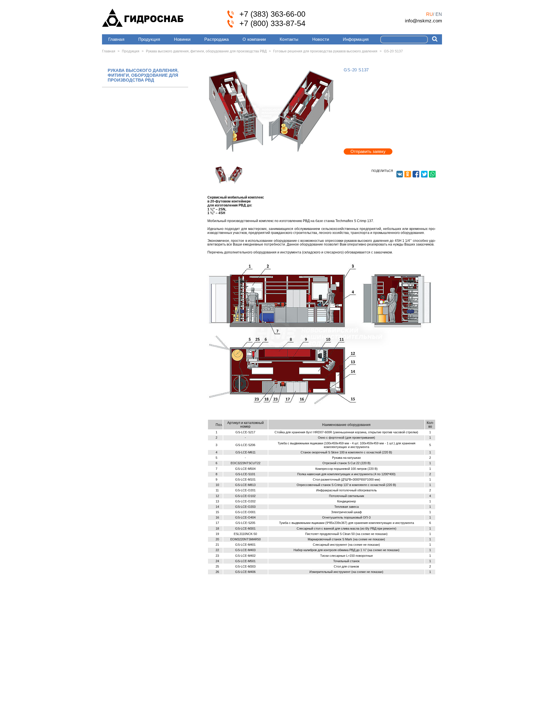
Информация (356, 39)
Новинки (182, 39)
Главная (116, 39)
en (438, 14)
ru (429, 14)
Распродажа (216, 39)
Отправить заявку (368, 151)
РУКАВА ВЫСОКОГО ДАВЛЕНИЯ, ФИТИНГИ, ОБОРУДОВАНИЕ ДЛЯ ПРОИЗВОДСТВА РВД (143, 75)
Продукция (149, 39)
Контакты (289, 39)
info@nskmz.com (423, 20)
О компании (254, 39)
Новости (320, 39)
